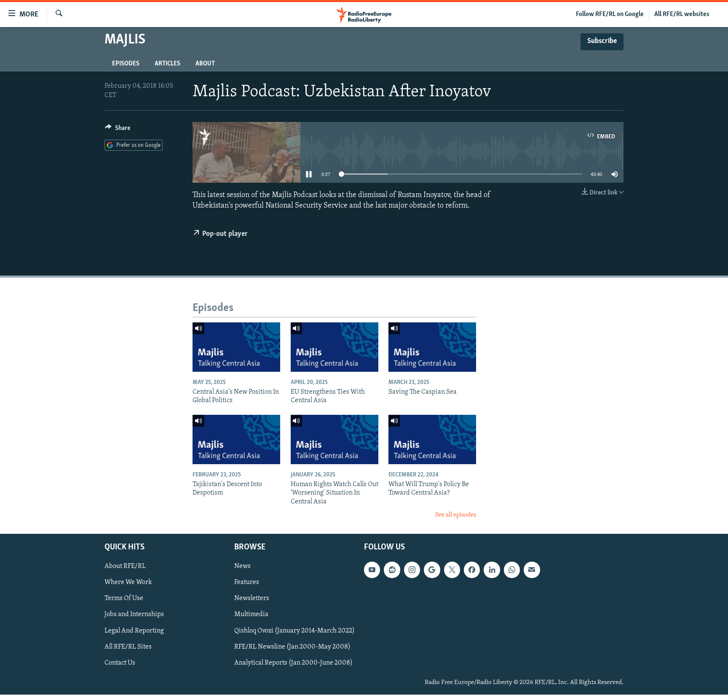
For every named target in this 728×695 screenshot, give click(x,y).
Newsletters (251, 598)
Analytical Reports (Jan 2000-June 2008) (293, 663)
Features (246, 582)
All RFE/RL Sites (128, 647)
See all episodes (455, 515)
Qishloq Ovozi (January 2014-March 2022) (294, 630)
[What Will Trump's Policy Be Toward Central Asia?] (432, 439)
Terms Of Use (123, 598)
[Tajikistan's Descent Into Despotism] (236, 439)
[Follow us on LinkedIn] (492, 570)
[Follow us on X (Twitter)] (452, 570)
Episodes (125, 63)
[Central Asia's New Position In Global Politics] (236, 347)
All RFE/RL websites (681, 14)
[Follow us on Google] (432, 570)
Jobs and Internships (134, 614)
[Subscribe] (532, 570)
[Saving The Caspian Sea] (432, 347)
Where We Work (128, 582)
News (242, 566)
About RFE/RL (125, 566)
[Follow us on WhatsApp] (512, 570)
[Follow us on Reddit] (392, 570)
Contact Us (119, 663)
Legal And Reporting (134, 630)
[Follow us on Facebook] (472, 570)
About (205, 63)
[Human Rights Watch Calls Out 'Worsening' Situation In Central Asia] (334, 439)
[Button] (117, 130)
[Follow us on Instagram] (412, 570)
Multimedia (251, 614)
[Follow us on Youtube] (372, 570)
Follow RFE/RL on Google (610, 14)
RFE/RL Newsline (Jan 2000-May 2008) (292, 647)
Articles (167, 63)
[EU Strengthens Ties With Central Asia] (334, 347)
